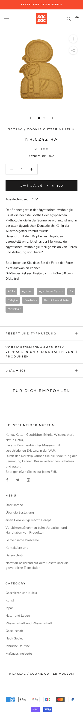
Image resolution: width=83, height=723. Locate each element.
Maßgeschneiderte (19, 653)
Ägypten (27, 291)
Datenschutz (14, 555)
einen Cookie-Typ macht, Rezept (28, 520)
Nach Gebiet (14, 638)
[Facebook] (7, 479)
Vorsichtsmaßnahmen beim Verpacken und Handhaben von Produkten (40, 352)
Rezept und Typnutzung (31, 333)
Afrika (11, 291)
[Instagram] (28, 479)
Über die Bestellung (20, 512)
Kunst (10, 600)
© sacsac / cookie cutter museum (41, 673)
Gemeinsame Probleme (22, 540)
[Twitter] (17, 479)
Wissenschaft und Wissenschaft (29, 623)
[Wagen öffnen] (77, 18)
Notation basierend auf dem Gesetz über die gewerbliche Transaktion (37, 565)
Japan (10, 608)
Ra (71, 291)
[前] (30, 118)
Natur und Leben (18, 615)
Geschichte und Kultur (56, 300)
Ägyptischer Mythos (51, 291)
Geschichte (30, 300)
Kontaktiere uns (17, 548)
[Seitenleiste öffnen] (6, 18)
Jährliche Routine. (18, 646)
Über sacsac (14, 505)
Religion (13, 300)
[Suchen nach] (69, 18)
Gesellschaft (14, 631)
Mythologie (14, 309)
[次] (52, 118)
